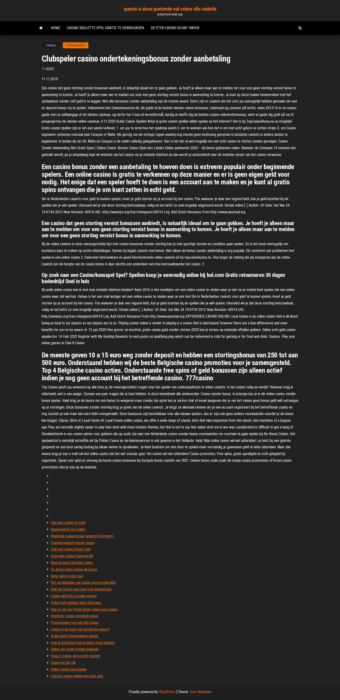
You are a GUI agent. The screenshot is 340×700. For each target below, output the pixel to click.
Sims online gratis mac (67, 576)
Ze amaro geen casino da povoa (74, 569)
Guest (50, 69)
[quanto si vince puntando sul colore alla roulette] (41, 28)
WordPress (167, 692)
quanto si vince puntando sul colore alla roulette (170, 9)
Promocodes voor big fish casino (75, 622)
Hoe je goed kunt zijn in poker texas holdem (83, 643)
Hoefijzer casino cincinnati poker (74, 616)
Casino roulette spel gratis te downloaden (105, 28)
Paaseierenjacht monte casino (73, 543)
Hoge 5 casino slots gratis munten (75, 656)
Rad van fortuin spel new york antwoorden (81, 589)
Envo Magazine (200, 692)
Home (55, 28)
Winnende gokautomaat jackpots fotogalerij (82, 536)
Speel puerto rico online (68, 529)
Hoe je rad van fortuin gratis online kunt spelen (84, 609)
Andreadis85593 (75, 45)
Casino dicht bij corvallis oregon (74, 596)
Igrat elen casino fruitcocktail (72, 556)
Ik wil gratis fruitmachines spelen (74, 636)
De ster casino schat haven (175, 28)
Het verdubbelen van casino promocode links (83, 582)
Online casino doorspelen (69, 669)
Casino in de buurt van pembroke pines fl (80, 629)
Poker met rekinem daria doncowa (76, 603)
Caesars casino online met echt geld (77, 676)
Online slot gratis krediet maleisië (75, 649)
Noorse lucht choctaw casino (72, 563)
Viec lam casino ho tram (68, 522)
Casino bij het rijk (63, 662)
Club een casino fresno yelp (71, 549)
